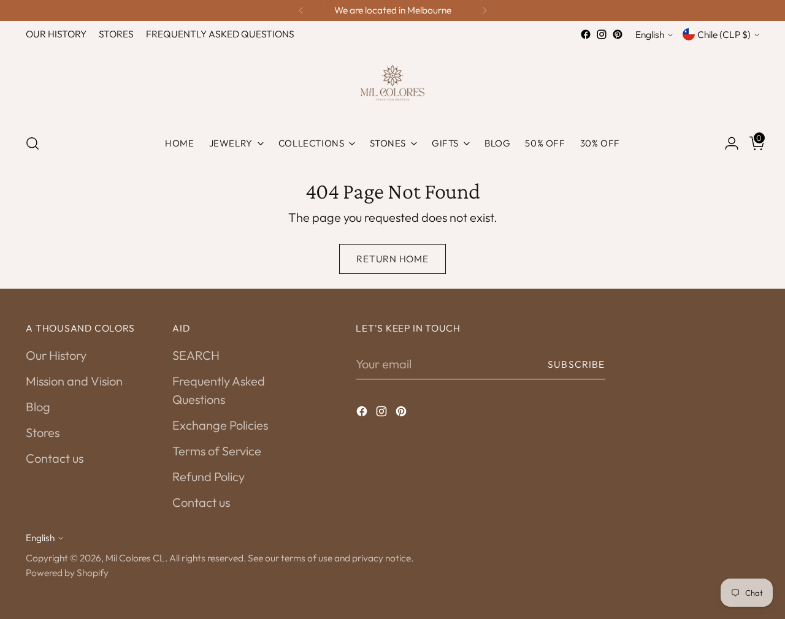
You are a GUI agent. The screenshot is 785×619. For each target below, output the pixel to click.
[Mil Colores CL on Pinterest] (617, 34)
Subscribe (576, 364)
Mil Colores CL (135, 558)
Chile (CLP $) (724, 34)
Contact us (54, 458)
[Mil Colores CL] (392, 83)
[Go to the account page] (726, 143)
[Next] (484, 10)
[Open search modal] (32, 143)
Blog (38, 406)
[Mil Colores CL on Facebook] (585, 34)
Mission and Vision (74, 381)
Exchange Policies (220, 425)
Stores (42, 432)
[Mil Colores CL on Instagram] (601, 34)
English (649, 34)
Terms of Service (216, 450)
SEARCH (196, 355)
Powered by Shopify (67, 572)
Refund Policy (208, 476)
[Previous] (301, 10)
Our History (56, 355)
